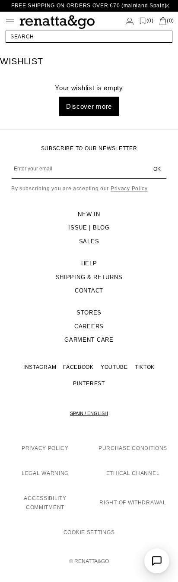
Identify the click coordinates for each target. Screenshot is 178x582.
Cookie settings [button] (89, 532)
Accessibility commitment (45, 503)
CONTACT (89, 290)
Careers (89, 326)
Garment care (88, 340)
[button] (89, 36)
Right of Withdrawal (132, 503)
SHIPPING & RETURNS (89, 277)
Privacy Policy (129, 189)
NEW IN (89, 214)
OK (157, 169)
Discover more (89, 106)
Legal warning (45, 473)
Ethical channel (133, 473)
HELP (89, 263)
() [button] (150, 21)
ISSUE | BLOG (88, 227)
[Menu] (9, 21)
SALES (89, 241)
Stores (89, 312)
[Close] (167, 6)
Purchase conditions (133, 448)
